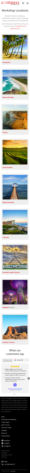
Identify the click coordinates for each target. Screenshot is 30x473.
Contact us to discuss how (18, 27)
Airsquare (13, 471)
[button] (1, 378)
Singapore (6, 307)
